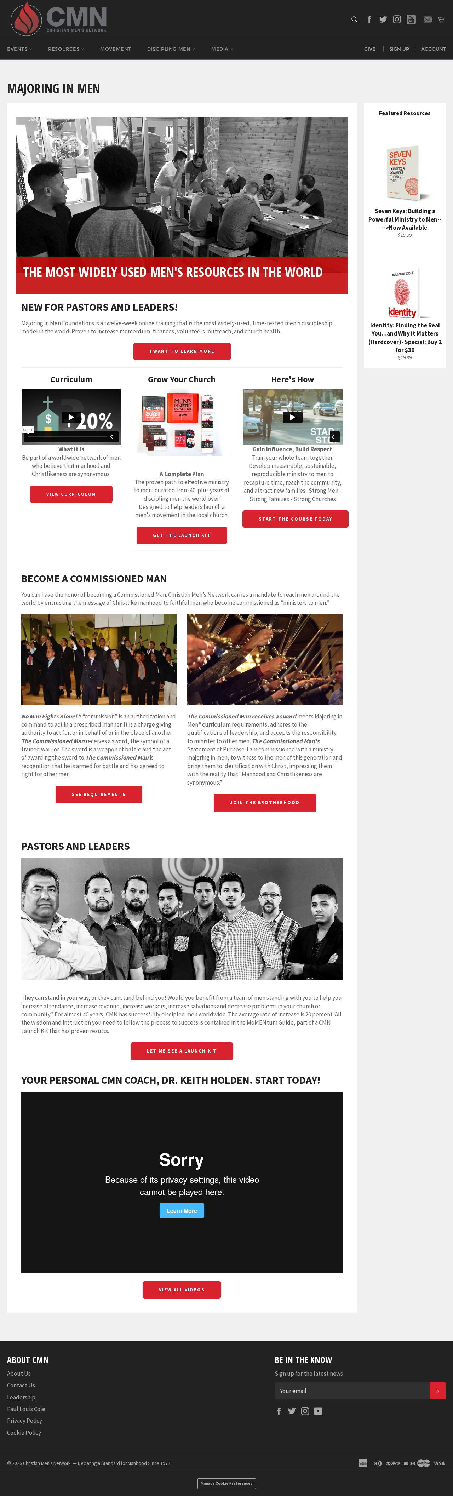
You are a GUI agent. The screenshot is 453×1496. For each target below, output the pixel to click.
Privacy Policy (24, 1421)
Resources (64, 49)
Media (220, 49)
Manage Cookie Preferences (227, 1483)
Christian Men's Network (47, 1463)
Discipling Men (169, 49)
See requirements (99, 794)
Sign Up (399, 49)
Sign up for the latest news (309, 1373)
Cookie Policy (24, 1433)
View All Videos (182, 1290)
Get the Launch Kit (182, 535)
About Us (19, 1373)
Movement (115, 49)
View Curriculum (71, 494)
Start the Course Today (295, 519)
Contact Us (21, 1385)
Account (433, 49)
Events (18, 49)
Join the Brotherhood (265, 802)
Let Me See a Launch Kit (182, 1051)
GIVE (369, 49)
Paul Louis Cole (26, 1409)
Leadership (21, 1397)
